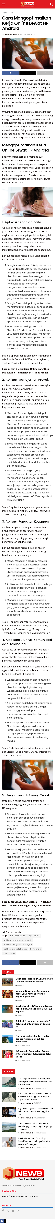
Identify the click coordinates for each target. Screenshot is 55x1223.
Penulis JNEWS (12, 34)
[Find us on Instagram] (18, 1211)
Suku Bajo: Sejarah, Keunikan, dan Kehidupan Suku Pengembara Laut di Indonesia (35, 1081)
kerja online (9, 953)
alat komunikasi (17, 936)
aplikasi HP (34, 936)
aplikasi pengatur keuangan (18, 944)
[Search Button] (51, 4)
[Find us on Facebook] (3, 1211)
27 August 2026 (23, 985)
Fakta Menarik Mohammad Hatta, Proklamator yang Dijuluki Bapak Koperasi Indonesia (34, 1096)
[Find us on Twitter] (7, 1211)
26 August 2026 (23, 1045)
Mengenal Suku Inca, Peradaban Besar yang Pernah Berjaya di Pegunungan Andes (32, 994)
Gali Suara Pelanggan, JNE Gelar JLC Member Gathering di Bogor (34, 980)
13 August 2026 (40, 1148)
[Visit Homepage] (27, 4)
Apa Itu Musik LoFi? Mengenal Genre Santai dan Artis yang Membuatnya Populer (34, 1009)
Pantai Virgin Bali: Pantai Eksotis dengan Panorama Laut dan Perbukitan (32, 1039)
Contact (34, 1196)
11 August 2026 (39, 1103)
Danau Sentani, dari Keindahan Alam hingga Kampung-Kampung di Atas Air (35, 1126)
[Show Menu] (3, 4)
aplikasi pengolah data (15, 949)
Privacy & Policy (19, 1196)
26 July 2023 (29, 34)
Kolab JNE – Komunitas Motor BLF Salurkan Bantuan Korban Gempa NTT (33, 1024)
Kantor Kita (13, 269)
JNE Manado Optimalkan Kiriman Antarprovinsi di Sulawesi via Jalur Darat (33, 1054)
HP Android (35, 949)
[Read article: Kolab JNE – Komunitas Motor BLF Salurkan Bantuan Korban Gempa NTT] (7, 1024)
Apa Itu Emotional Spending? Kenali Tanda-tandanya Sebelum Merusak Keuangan (34, 1141)
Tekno (12, 13)
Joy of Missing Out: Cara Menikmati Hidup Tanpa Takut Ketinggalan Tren (35, 1111)
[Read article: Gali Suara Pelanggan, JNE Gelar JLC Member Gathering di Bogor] (7, 982)
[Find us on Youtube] (13, 1211)
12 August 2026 (40, 1133)
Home (4, 13)
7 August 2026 (39, 1118)
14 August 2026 (40, 1088)
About (5, 1196)
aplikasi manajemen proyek (17, 940)
